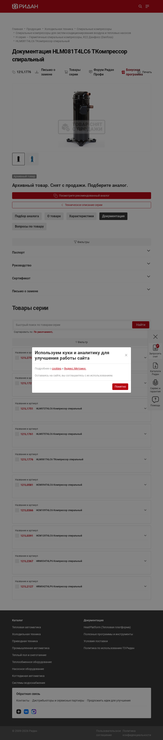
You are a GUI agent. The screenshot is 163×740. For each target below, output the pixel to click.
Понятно (120, 386)
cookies (56, 368)
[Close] (126, 355)
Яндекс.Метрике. (75, 368)
